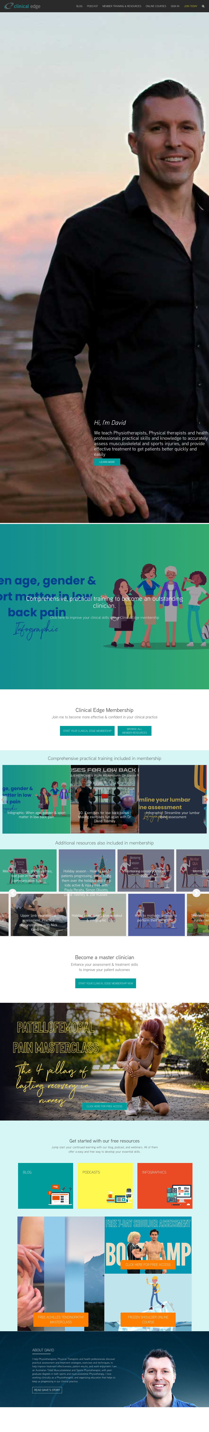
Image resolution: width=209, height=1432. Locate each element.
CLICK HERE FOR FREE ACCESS (148, 1264)
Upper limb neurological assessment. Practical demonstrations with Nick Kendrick (38, 922)
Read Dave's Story (47, 1390)
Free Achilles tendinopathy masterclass (61, 1320)
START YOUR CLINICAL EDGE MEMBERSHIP (87, 731)
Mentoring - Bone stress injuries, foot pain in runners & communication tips (27, 875)
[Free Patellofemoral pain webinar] (104, 1061)
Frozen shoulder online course (148, 1320)
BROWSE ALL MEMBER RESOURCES (134, 731)
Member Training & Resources (122, 6)
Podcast (92, 6)
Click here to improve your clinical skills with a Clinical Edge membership (104, 617)
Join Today (190, 6)
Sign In (175, 6)
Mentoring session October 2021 (145, 873)
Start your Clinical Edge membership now (105, 983)
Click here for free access (104, 1106)
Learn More (107, 462)
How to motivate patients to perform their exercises (156, 918)
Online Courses (156, 6)
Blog (79, 6)
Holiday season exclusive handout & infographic (97, 918)
